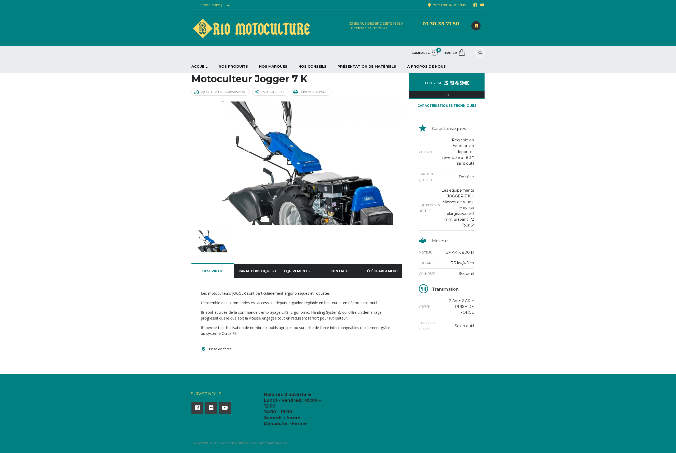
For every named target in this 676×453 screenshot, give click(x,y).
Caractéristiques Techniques (257, 271)
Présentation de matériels (366, 66)
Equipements (296, 271)
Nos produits (233, 66)
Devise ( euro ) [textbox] (211, 5)
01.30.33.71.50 (440, 24)
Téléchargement (381, 271)
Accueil (199, 66)
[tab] (212, 271)
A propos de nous (426, 66)
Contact (339, 271)
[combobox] (214, 5)
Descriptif (212, 271)
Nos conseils (312, 66)
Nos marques (273, 66)
